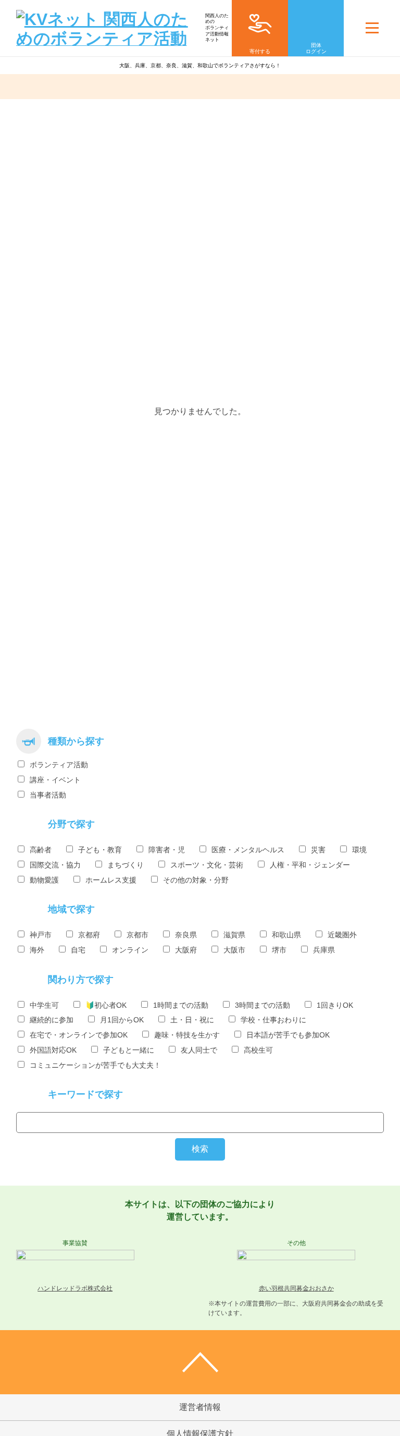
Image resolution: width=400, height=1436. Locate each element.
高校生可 (258, 1050)
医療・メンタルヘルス (247, 850)
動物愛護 (44, 880)
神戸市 (41, 935)
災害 (318, 850)
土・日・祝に (192, 1020)
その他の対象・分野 (196, 880)
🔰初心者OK (106, 1005)
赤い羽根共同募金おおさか (296, 1288)
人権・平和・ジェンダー (310, 865)
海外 (37, 950)
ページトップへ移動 (200, 1362)
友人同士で (199, 1050)
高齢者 (41, 850)
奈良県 (186, 935)
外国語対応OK (53, 1050)
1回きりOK (335, 1005)
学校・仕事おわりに (273, 1020)
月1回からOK (122, 1020)
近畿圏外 (342, 935)
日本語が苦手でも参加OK (288, 1035)
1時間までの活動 (180, 1005)
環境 (359, 850)
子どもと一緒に (128, 1050)
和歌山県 (286, 935)
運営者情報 (200, 1407)
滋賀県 (234, 935)
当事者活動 (48, 795)
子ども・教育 (100, 850)
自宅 (78, 950)
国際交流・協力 (55, 865)
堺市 (279, 950)
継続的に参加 (51, 1020)
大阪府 (186, 950)
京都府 (89, 935)
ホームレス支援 (110, 880)
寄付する (259, 51)
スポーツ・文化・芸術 (206, 865)
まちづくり (125, 865)
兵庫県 (324, 950)
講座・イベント (55, 780)
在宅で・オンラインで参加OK (79, 1035)
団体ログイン (316, 48)
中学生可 (44, 1005)
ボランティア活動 (59, 765)
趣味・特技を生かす (187, 1035)
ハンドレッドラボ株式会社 (75, 1288)
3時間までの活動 (262, 1005)
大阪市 (234, 950)
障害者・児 (166, 850)
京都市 (137, 935)
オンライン (130, 950)
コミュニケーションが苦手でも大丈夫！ (95, 1065)
